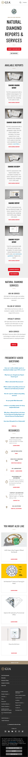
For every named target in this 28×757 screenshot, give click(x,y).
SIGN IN (12, 471)
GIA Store (3, 696)
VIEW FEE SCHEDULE (16, 462)
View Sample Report (14, 102)
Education (3, 677)
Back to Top (14, 662)
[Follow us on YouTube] (12, 731)
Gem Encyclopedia (5, 675)
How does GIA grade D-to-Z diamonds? (14, 421)
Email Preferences (5, 718)
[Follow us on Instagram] (5, 731)
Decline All (14, 754)
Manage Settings (14, 748)
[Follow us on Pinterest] (19, 731)
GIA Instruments (4, 691)
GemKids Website (5, 704)
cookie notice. (12, 741)
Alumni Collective (5, 706)
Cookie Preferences (5, 720)
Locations (17, 700)
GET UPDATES (14, 53)
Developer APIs (18, 710)
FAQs (2, 699)
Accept (14, 751)
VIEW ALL (14, 344)
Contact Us (17, 707)
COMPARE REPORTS (14, 269)
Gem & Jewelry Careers (20, 695)
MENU (25, 2)
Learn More (18, 471)
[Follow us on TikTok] (22, 731)
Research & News (5, 680)
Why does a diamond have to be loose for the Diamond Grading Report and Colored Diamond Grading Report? (14, 414)
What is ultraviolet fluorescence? (14, 382)
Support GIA (18, 705)
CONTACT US (16, 500)
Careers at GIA (18, 697)
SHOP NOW (14, 653)
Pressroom (3, 701)
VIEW (16, 453)
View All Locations (16, 508)
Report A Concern (19, 702)
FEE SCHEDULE (14, 274)
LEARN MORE (16, 445)
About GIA (3, 685)
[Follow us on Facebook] (15, 731)
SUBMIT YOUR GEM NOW (14, 49)
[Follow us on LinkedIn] (9, 731)
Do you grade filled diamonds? (14, 400)
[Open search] (20, 2)
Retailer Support (4, 694)
